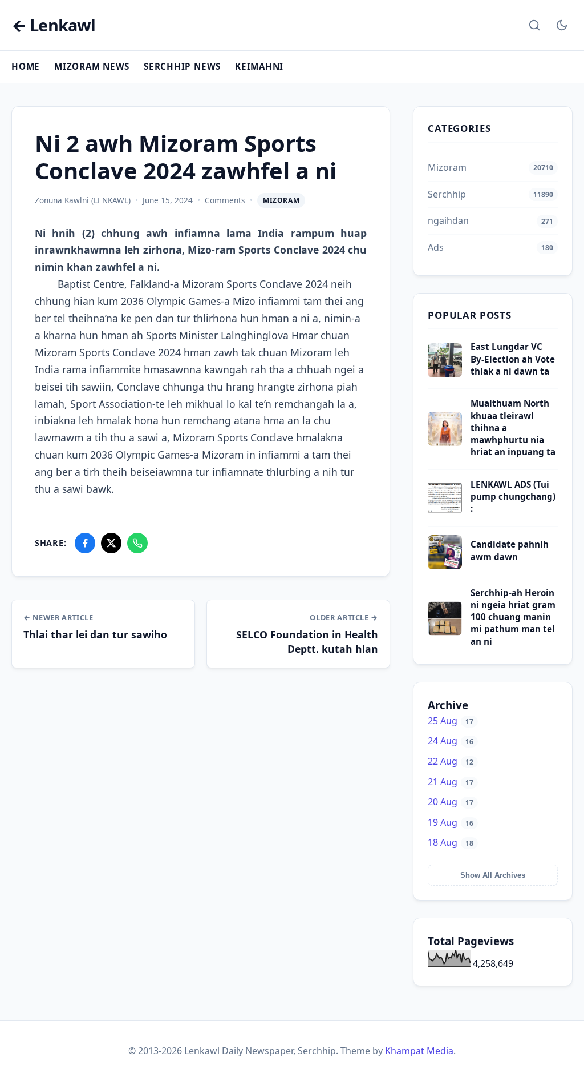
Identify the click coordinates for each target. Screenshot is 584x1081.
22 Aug (450, 761)
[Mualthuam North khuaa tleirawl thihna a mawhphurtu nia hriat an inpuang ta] (445, 442)
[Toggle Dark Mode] (562, 25)
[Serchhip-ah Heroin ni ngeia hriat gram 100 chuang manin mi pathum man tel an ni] (445, 632)
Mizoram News (91, 66)
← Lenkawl (53, 25)
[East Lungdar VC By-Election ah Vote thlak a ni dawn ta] (445, 374)
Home (25, 66)
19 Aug (450, 822)
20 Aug (450, 801)
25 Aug (450, 720)
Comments (225, 200)
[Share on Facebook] (85, 543)
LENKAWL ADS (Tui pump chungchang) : (513, 497)
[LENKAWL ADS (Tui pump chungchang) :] (445, 511)
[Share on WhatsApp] (137, 543)
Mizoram (281, 200)
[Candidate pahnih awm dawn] (445, 566)
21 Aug (450, 781)
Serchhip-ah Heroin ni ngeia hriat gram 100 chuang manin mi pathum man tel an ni (513, 617)
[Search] (534, 25)
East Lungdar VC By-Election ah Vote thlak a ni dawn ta (513, 359)
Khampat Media (419, 1050)
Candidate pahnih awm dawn (510, 550)
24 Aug (450, 740)
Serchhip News (182, 66)
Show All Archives (492, 875)
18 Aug (450, 842)
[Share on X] (111, 543)
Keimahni (259, 66)
